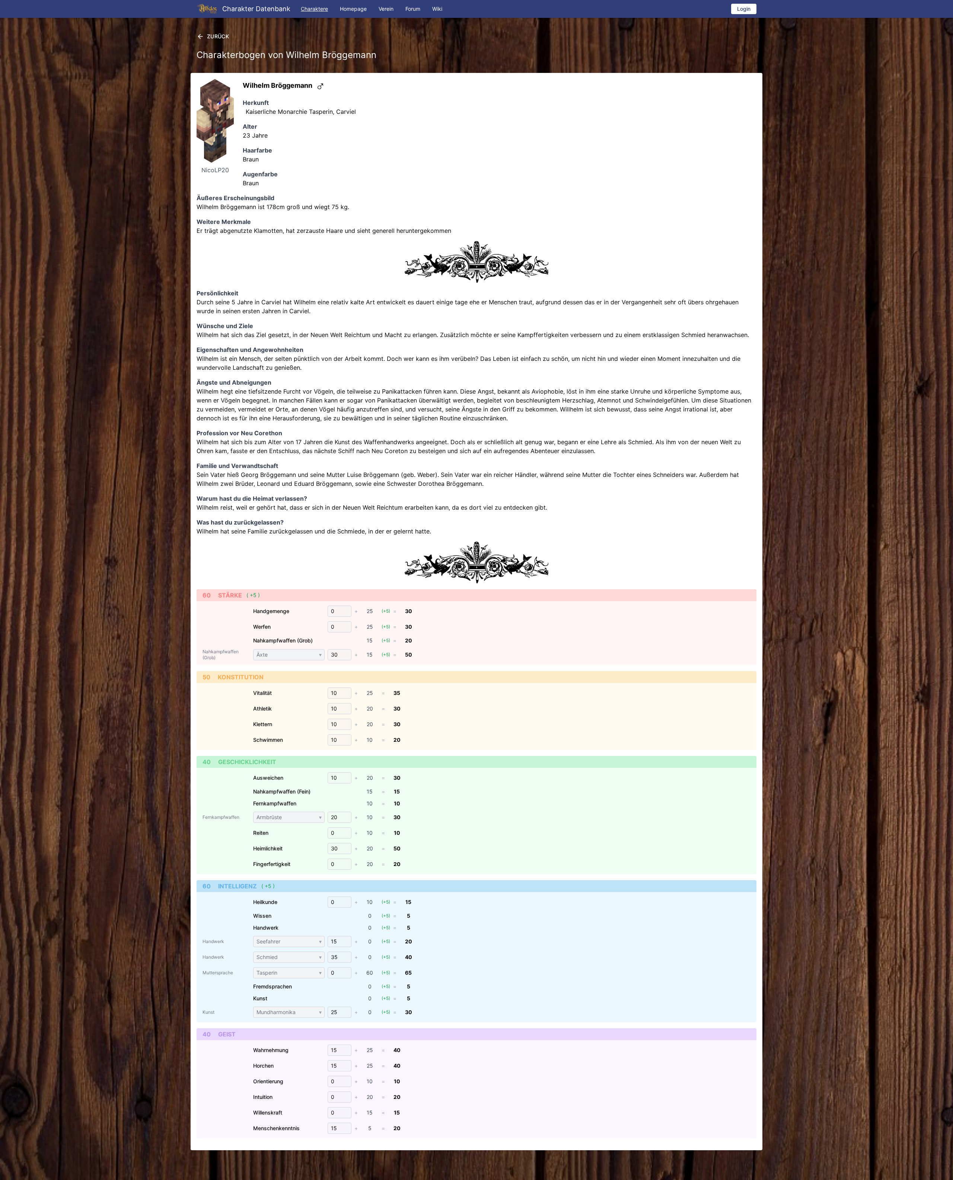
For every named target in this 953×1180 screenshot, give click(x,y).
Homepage (353, 9)
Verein (386, 9)
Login (743, 9)
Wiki (437, 9)
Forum (412, 9)
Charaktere (314, 9)
